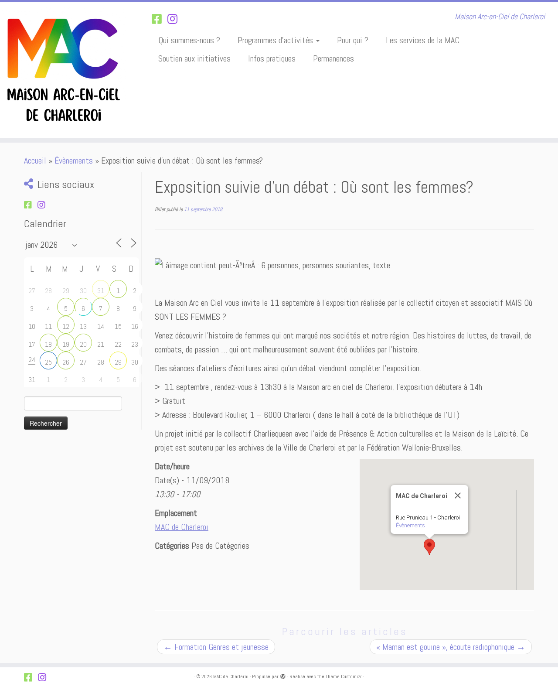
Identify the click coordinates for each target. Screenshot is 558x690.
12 (65, 326)
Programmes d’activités (276, 40)
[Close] (457, 495)
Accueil (35, 160)
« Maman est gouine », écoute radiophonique (450, 646)
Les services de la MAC (422, 40)
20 (83, 344)
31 (100, 290)
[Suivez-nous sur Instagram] (175, 19)
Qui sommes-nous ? (189, 40)
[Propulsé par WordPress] (283, 675)
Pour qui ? (352, 40)
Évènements (73, 160)
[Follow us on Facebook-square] (159, 19)
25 (48, 362)
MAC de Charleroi (181, 527)
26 (65, 362)
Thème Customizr (344, 676)
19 (65, 344)
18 (48, 344)
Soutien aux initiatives (194, 58)
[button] (429, 547)
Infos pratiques (272, 58)
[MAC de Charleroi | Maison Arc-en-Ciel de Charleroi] (64, 70)
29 (118, 362)
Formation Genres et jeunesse (216, 646)
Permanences (333, 58)
